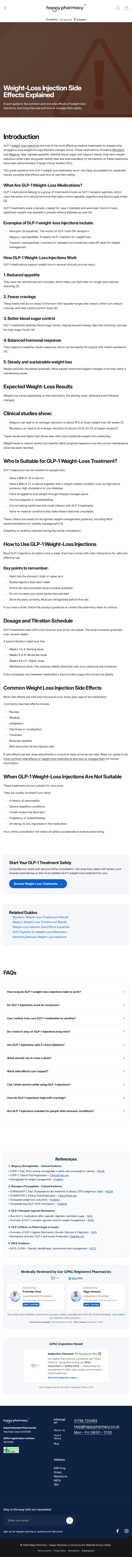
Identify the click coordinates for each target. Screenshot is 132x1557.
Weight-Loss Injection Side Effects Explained (41, 927)
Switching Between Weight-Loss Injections (40, 937)
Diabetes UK (77, 1236)
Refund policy (74, 1551)
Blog (56, 1443)
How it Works (57, 1437)
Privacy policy (60, 1551)
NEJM (100, 1171)
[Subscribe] (69, 1520)
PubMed (58, 1179)
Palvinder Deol (32, 1291)
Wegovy (14, 154)
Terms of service (44, 1551)
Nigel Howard (92, 1291)
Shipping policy (88, 1551)
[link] (85, 1421)
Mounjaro (118, 150)
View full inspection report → (64, 1377)
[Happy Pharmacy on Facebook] (118, 1531)
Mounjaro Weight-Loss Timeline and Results (40, 917)
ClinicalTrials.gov (59, 1175)
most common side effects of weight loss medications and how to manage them (54, 759)
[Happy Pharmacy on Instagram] (126, 1531)
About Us (59, 1430)
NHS (90, 1216)
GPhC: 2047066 (31, 1304)
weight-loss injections (25, 145)
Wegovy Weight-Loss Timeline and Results (40, 922)
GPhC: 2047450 (92, 1304)
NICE (91, 1220)
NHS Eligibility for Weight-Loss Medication (40, 932)
